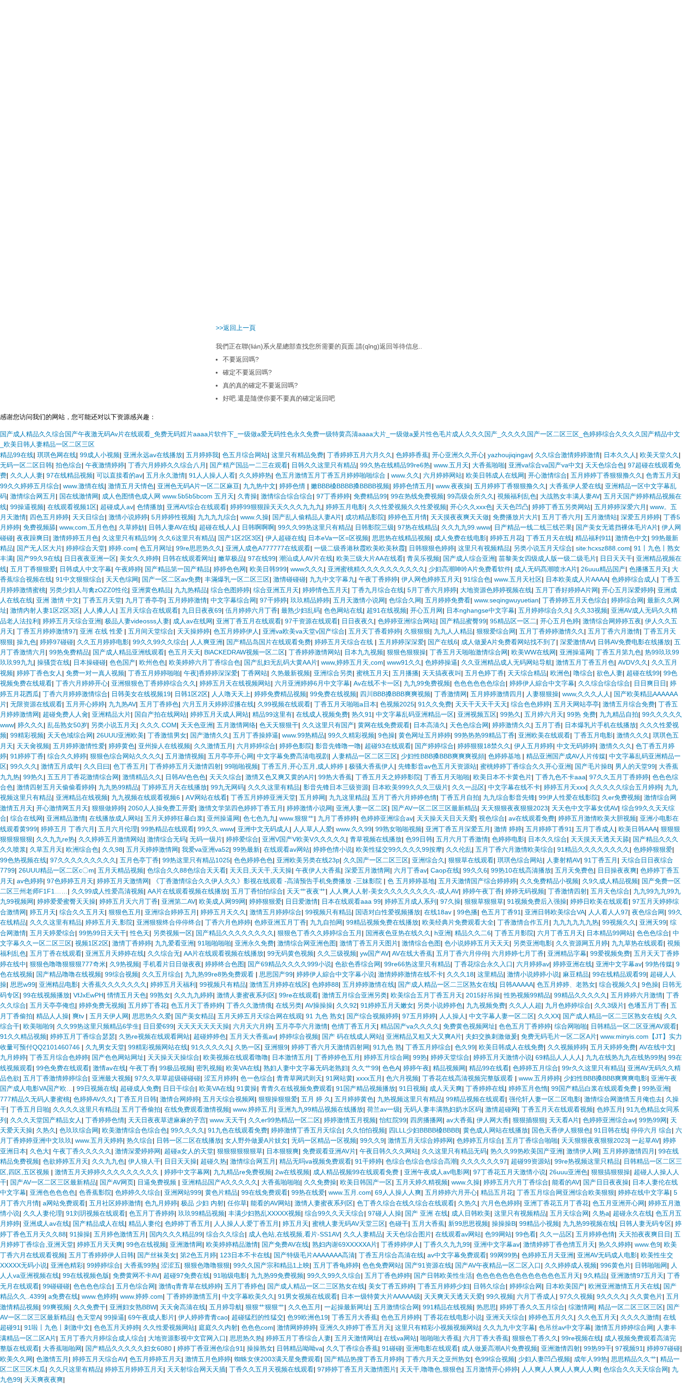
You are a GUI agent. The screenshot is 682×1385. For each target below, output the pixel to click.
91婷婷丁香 (27, 756)
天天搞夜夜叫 (441, 673)
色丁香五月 (129, 766)
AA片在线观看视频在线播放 (187, 891)
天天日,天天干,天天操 (261, 870)
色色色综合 (653, 933)
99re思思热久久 (199, 548)
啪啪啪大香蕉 (439, 1338)
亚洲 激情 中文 (57, 600)
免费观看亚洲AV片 (329, 1151)
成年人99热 (590, 1359)
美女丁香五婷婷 (391, 1286)
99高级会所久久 (470, 496)
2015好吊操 (483, 995)
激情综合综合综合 (287, 496)
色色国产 (122, 662)
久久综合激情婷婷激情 (567, 455)
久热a (600, 1213)
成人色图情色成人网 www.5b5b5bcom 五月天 (168, 496)
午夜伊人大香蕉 (318, 870)
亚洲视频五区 (476, 714)
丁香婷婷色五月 (337, 1057)
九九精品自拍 (618, 714)
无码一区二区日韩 (26, 465)
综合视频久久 (618, 984)
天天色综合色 (604, 465)
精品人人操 (52, 1016)
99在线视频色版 (86, 1275)
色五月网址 (156, 548)
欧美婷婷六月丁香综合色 (204, 662)
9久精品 (595, 1275)
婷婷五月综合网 (386, 1057)
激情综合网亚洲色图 (306, 943)
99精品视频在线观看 (475, 1099)
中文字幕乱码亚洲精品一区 (415, 714)
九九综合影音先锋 (509, 797)
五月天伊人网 (109, 1016)
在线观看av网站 (286, 849)
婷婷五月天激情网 (123, 881)
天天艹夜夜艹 (306, 891)
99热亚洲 (655, 1088)
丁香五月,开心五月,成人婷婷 (303, 766)
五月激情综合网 (396, 1307)
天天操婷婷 (193, 631)
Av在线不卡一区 (377, 683)
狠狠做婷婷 (108, 808)
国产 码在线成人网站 (352, 1036)
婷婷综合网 (627, 600)
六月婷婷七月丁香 (518, 953)
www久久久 (307, 569)
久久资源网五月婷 (582, 943)
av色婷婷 (30, 881)
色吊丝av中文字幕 (565, 1327)
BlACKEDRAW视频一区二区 (244, 652)
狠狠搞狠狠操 (610, 1172)
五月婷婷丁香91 (549, 829)
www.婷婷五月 (253, 1109)
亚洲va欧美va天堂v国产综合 (304, 631)
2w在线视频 (292, 1172)
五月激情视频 (184, 756)
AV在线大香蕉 (412, 953)
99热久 (510, 714)
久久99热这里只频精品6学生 (98, 1026)
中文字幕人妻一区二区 (501, 1016)
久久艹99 (365, 1068)
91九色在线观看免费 (237, 1130)
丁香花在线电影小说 (453, 1317)
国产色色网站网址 (118, 1057)
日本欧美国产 (565, 1286)
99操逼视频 (27, 507)
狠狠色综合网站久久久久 (125, 756)
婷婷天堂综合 (450, 1057)
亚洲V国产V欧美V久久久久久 (304, 839)
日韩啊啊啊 (258, 527)
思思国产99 (276, 974)
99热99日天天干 (102, 933)
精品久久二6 (473, 933)
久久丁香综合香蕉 (352, 1348)
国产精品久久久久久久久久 (235, 933)
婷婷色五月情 (407, 517)
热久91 (362, 714)
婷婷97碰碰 (56, 642)
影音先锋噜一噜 (338, 746)
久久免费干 (89, 1307)
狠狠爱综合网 (495, 631)
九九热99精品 (118, 787)
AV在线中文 (656, 1047)
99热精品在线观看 (167, 829)
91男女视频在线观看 (307, 1296)
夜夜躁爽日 (33, 538)
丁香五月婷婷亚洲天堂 (263, 797)
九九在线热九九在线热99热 (624, 1057)
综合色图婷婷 (230, 590)
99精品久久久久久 (580, 995)
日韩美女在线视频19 (141, 694)
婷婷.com (122, 548)
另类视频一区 (172, 933)
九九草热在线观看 (637, 943)
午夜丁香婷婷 (378, 579)
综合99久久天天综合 (334, 1213)
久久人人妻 (26, 475)
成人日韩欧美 (470, 1213)
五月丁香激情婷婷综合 (55, 1078)
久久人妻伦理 (42, 1213)
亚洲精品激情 (65, 818)
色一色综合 (256, 1078)
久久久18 (460, 974)
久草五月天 (46, 849)
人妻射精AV (563, 860)
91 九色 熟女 (324, 1016)
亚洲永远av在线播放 (152, 455)
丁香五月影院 (514, 933)
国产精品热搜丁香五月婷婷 (363, 1359)
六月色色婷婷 (500, 1203)
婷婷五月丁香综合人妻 (298, 1338)
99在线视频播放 (46, 995)
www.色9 (647, 1244)
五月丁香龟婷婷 (336, 1265)
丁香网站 (254, 673)
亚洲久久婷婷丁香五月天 (355, 1327)
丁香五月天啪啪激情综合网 (469, 652)
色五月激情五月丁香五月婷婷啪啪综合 (331, 475)
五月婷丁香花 (147, 1005)
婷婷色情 (293, 486)
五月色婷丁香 (484, 673)
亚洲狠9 (276, 1047)
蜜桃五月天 (372, 673)
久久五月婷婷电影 (103, 642)
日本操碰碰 (89, 662)
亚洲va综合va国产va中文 (544, 465)
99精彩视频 (27, 735)
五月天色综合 (610, 891)
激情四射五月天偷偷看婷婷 (56, 787)
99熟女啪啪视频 (398, 829)
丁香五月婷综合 (428, 1047)
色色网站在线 (343, 610)
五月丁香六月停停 (462, 953)
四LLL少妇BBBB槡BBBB (424, 1130)
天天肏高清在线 (183, 1307)
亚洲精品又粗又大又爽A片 (424, 1036)
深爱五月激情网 (367, 870)
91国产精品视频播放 (365, 1088)
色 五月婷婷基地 (411, 881)
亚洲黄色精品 (151, 590)
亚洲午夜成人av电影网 (437, 1172)
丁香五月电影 (593, 735)
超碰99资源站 (531, 1161)
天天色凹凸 (512, 507)
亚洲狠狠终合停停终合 (168, 922)
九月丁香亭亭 (144, 600)
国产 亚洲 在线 (426, 1213)
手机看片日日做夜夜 (172, 964)
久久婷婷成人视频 (571, 1265)
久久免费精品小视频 (549, 881)
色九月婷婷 (161, 1203)
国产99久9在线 (38, 558)
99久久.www (216, 829)
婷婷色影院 (295, 746)
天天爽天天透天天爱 (453, 1296)
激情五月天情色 (131, 486)
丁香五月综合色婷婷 (59, 1057)
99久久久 (23, 766)
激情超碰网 (501, 1109)
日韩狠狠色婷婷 (431, 548)
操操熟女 (260, 1348)
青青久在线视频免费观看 (296, 1088)
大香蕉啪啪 (488, 465)
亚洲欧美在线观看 (544, 735)
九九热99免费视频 (277, 1275)
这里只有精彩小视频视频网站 (437, 1327)
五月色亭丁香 (139, 860)
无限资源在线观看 (36, 704)
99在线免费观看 (264, 1192)
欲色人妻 (610, 673)
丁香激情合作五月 (523, 922)
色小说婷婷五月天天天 (476, 943)
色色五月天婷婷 (116, 1327)
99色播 (467, 912)
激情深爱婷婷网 (138, 1151)
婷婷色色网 (229, 569)
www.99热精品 (303, 735)
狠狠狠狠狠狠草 (240, 1151)
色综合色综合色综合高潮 (421, 1161)
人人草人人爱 (312, 829)
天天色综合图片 (408, 1234)
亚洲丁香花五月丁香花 (556, 1203)
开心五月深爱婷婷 (628, 590)
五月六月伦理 (117, 829)
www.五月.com (349, 1192)
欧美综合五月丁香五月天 (426, 995)
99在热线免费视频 (417, 496)
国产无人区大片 (39, 548)
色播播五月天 (648, 569)
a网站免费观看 (64, 1203)
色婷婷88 (325, 984)
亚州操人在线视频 (164, 746)
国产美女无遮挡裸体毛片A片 (617, 527)
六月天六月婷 (252, 1026)
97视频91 (629, 1348)
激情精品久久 (141, 777)
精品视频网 (449, 1068)
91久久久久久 (211, 1047)
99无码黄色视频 (290, 953)
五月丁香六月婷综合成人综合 (102, 1338)
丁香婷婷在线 (485, 1088)
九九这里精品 (348, 797)
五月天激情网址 (357, 1338)
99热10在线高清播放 (521, 870)
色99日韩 (418, 839)
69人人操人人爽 (398, 1192)
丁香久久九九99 (447, 1244)
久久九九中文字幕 (509, 1327)
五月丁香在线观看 (56, 953)
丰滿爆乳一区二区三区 (237, 579)
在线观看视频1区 (72, 507)
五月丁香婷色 (159, 704)
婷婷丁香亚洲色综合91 (210, 1348)
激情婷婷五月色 (75, 538)
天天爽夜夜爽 (43, 1379)
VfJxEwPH (88, 995)
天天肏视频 (33, 746)
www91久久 (404, 662)
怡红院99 (393, 1120)
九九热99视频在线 (589, 1223)
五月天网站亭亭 (576, 704)
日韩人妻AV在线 (171, 527)
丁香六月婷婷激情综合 (75, 694)
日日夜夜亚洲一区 (90, 558)
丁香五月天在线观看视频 (557, 1109)
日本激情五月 (291, 1057)
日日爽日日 (650, 683)
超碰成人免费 (139, 1088)
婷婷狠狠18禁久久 (483, 746)
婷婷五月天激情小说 (502, 1057)
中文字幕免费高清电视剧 (292, 756)
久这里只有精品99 (128, 538)
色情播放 (150, 507)
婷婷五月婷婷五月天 (134, 1369)
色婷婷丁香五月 (187, 1223)
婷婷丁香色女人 (39, 673)
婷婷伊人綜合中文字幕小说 (335, 974)
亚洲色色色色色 (52, 1192)
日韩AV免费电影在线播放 (634, 642)
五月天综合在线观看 (149, 610)
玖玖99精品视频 (201, 1213)
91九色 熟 (387, 1047)
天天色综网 (122, 579)
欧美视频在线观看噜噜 (235, 1057)
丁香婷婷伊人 (400, 1244)
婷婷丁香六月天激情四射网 (330, 1047)
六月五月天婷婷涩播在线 (218, 704)
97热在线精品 (418, 527)
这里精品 (490, 974)
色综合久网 (405, 600)
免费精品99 (370, 496)
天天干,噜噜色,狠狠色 (431, 1369)
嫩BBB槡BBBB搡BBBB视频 (350, 486)
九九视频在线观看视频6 (146, 797)
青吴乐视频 (423, 558)
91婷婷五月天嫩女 (386, 1005)
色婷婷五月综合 (535, 1068)
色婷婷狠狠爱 (652, 849)
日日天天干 (616, 558)
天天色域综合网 (70, 735)
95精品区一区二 (513, 621)
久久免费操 (320, 1182)
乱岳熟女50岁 (67, 725)
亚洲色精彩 (67, 1265)
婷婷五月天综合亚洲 (72, 621)
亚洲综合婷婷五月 (171, 912)
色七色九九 (259, 818)
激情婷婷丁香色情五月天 (559, 1244)
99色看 (525, 1234)
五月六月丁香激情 (462, 839)
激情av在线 (109, 1068)
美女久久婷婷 (139, 558)
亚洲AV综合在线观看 (196, 507)
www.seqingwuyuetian (506, 600)
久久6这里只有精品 (186, 538)
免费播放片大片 (515, 517)
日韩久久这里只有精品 (323, 465)
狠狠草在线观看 (471, 860)
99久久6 (475, 870)
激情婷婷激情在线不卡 (410, 974)
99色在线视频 (146, 1244)
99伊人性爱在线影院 (568, 797)
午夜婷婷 (128, 569)
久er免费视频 (621, 797)
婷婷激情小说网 (309, 808)
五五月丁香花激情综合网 (83, 777)
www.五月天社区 (518, 579)
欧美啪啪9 (38, 1026)
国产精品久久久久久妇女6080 (129, 1348)
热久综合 (140, 1140)
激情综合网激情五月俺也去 (623, 1099)
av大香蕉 (459, 1120)
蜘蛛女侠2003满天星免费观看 (277, 1359)
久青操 (247, 496)
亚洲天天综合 (505, 1317)
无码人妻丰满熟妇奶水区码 (443, 1109)
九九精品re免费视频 (242, 1172)
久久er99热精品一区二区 (284, 1120)
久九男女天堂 (104, 1047)
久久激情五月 (213, 746)
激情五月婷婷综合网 (624, 1327)
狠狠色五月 (125, 912)
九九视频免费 (485, 1005)
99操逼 (114, 1317)
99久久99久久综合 (160, 642)
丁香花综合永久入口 (483, 964)
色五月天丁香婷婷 (197, 1005)
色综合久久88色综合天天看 (186, 870)
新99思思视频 (468, 1223)
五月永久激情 (165, 475)
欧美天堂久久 (659, 455)
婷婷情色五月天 (325, 590)
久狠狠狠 (417, 631)
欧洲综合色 (82, 849)
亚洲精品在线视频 (82, 797)
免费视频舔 (39, 527)
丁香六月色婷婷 (228, 922)
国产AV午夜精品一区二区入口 (498, 1265)
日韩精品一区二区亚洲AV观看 (633, 1026)
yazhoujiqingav (509, 455)
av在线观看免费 (531, 818)
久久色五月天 (597, 1317)
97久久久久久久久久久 (83, 860)
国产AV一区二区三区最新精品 (434, 808)
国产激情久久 (209, 735)
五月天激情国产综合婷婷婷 (477, 881)
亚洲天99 (652, 922)
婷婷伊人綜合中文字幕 (541, 683)
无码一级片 (206, 839)
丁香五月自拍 (459, 797)
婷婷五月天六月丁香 (128, 901)
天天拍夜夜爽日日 (644, 1234)
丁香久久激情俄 (249, 1005)
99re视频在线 (581, 1338)
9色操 (386, 735)
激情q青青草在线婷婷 (190, 1286)
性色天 (139, 933)
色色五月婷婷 (400, 1317)
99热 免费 (581, 714)
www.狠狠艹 (296, 818)
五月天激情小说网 (359, 600)
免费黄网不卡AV (136, 1275)
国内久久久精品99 (175, 1234)
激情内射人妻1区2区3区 (45, 610)
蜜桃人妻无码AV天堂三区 (348, 1223)
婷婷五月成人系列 (411, 901)
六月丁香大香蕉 (485, 1338)
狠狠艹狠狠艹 (264, 1307)
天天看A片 (564, 1120)
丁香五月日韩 (136, 1099)
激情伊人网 (582, 1151)
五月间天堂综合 (151, 631)
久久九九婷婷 (193, 995)
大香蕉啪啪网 (62, 1348)
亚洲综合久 (428, 860)
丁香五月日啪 (29, 1109)
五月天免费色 (574, 870)
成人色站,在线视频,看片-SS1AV (294, 1234)
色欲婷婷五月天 (65, 1161)
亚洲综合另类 (333, 673)
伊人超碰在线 (284, 538)
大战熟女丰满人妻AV (570, 496)
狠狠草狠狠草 (483, 901)
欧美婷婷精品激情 (232, 1244)
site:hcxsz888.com (603, 548)
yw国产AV (374, 953)
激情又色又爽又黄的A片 (280, 777)
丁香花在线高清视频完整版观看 (468, 1078)
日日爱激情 (301, 901)
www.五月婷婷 (539, 1078)
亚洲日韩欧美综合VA (555, 912)
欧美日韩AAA (637, 829)
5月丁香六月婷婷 (432, 590)
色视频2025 (397, 704)
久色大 (39, 1151)
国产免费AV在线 (285, 1244)
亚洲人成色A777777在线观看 (267, 548)
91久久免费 (434, 704)
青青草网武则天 (299, 1078)
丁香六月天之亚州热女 (438, 1359)
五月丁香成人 (595, 829)
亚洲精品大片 (111, 714)
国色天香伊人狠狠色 (561, 1130)
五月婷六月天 (543, 714)
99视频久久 (619, 922)
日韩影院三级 (374, 527)
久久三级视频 (336, 953)
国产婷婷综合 (434, 746)
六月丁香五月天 (560, 933)
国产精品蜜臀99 (463, 621)
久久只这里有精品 (75, 1369)
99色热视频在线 (23, 860)
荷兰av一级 (383, 1109)
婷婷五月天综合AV (99, 1359)
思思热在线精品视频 (401, 538)
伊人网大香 (492, 1120)
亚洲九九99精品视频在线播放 (320, 1109)
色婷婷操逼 (441, 662)
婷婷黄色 (122, 746)
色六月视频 (402, 1078)
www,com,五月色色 (87, 527)
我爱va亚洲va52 (205, 849)
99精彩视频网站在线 (157, 1047)
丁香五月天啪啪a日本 (345, 704)
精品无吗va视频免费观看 (315, 1161)
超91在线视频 (386, 610)
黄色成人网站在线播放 (495, 1130)
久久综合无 (164, 953)
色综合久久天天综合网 (635, 1369)
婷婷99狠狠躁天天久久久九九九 (276, 507)
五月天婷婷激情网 (152, 849)
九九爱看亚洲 (174, 943)
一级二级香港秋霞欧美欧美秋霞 (359, 548)
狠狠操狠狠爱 (277, 1099)
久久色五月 (304, 1307)
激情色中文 (631, 538)
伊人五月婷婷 (533, 746)
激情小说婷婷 (128, 517)
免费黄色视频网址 (469, 1026)
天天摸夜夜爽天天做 (460, 517)
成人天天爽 (446, 1088)
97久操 (450, 901)
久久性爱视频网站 (169, 1327)
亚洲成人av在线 (46, 1223)
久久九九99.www (465, 527)
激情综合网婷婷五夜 (612, 621)
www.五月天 (451, 465)
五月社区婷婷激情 (115, 1203)
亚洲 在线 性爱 (102, 631)
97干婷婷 (273, 600)
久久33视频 (590, 610)
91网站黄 (339, 1078)
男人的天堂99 (635, 766)
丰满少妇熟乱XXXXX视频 (264, 1213)
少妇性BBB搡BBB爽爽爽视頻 (442, 756)
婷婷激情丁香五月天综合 (306, 1130)
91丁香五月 (601, 860)
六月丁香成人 (536, 1296)
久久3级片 (609, 1005)
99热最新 (246, 849)
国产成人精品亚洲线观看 (128, 652)
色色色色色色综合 (480, 683)
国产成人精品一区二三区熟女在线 (446, 984)
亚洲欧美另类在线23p (308, 860)
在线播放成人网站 (115, 818)
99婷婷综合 (103, 1265)
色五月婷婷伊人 (236, 631)
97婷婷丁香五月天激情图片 (356, 1369)
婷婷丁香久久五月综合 (532, 1307)
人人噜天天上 (231, 694)
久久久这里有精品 (274, 787)
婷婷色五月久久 (551, 1317)
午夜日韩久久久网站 (389, 1151)
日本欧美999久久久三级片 (410, 787)
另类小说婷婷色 (440, 1005)
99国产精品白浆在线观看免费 (594, 1088)
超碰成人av (116, 507)
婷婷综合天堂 (85, 548)
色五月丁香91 (501, 912)
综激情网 (581, 1307)
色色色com (257, 1327)
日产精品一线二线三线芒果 (533, 527)
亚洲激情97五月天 (637, 1275)
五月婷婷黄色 (354, 1099)
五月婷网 (312, 797)
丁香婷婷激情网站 (315, 652)
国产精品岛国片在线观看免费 (268, 642)
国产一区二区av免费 (171, 579)
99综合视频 (121, 974)
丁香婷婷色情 (104, 1120)
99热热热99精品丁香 (484, 735)
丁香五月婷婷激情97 (46, 631)
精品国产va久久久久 (409, 1026)
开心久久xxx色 (471, 507)
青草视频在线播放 (376, 839)
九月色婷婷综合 (568, 1005)
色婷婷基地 (505, 756)
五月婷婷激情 (187, 600)
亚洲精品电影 (58, 984)
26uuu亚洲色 (568, 1172)
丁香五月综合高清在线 (391, 1255)
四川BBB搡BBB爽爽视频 (395, 694)
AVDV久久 (633, 662)
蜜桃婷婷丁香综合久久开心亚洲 (525, 766)
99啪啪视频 (241, 766)
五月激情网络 (236, 725)
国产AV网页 (117, 1182)
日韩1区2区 (191, 694)
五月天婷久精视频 (422, 1182)
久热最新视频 (290, 673)
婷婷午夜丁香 (482, 891)
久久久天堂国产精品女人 (46, 1120)
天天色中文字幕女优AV (585, 808)
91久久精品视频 (23, 1036)
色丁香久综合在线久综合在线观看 (405, 1203)
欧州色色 (152, 662)
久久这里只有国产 (328, 725)
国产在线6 (442, 642)
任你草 (237, 1203)
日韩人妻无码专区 (645, 1223)
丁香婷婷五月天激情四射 (185, 766)
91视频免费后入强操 (536, 901)
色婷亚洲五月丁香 (280, 922)
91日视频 (412, 1088)
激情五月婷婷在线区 (279, 984)
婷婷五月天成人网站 (219, 714)
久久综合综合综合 (604, 683)
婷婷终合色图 (224, 964)
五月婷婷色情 (595, 1234)
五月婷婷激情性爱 (79, 746)
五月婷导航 (225, 1307)
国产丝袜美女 (156, 1255)
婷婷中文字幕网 (187, 1172)
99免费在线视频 (333, 694)
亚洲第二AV (178, 901)
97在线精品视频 (69, 475)
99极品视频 (176, 1068)
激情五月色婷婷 (208, 1359)
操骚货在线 (53, 662)
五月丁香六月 (561, 517)
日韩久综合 (489, 1286)
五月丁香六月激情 (614, 631)
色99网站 (498, 1234)
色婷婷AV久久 (93, 1099)
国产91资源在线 (428, 1265)
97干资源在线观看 (311, 621)
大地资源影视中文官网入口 (187, 1338)
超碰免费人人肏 (65, 714)
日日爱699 (158, 1026)
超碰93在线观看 (388, 746)
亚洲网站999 (182, 1192)
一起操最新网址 (347, 1307)
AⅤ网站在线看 (206, 797)
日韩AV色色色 (185, 777)
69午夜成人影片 (151, 1317)
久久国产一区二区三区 (375, 860)
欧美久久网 (16, 1359)
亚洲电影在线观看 (432, 1348)
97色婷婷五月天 (70, 881)
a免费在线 (63, 1296)
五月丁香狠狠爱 (33, 569)
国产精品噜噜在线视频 (68, 974)
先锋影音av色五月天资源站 (437, 766)
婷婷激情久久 (511, 725)
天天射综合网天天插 (196, 1369)
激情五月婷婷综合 (276, 912)
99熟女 (160, 995)
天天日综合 (88, 517)
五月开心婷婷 (85, 704)
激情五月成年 (60, 766)
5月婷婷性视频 (172, 517)
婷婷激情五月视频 (350, 1120)
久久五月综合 (161, 974)
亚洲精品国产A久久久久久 (219, 1182)
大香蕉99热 (140, 1265)
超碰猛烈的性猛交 (257, 1317)
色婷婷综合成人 (634, 579)
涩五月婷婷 (220, 1078)
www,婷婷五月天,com (352, 662)
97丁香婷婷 (333, 496)
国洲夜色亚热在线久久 (398, 933)
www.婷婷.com (141, 1296)
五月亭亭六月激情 (302, 1026)
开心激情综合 (547, 475)
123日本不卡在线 (245, 1255)
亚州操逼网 (223, 818)
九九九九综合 (217, 517)
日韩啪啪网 (651, 1265)
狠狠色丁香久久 (535, 1338)
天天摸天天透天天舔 (600, 839)
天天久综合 (225, 777)
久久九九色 (108, 1161)
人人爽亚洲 (206, 642)
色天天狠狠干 (278, 725)
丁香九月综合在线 (378, 590)
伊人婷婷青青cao (203, 1317)
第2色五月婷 (198, 1255)
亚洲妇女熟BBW (132, 1307)
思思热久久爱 (151, 1016)
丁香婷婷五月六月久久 (359, 455)
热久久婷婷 (614, 1244)
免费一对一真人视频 (95, 673)
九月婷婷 (13, 1057)
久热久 (46, 1130)
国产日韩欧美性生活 (443, 1275)
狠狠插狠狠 (529, 1120)
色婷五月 (610, 1109)
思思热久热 (246, 1338)
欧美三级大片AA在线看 (369, 558)
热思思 (486, 1307)
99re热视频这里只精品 (587, 1161)
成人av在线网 (192, 621)
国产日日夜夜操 (606, 1182)
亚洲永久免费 (254, 943)
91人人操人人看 (212, 475)
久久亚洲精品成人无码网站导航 (506, 662)
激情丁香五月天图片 (369, 943)
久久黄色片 (646, 1296)
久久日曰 (96, 766)
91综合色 (476, 579)
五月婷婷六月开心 (451, 1192)
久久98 (112, 849)
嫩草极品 (231, 558)
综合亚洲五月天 (276, 590)
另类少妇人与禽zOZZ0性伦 (88, 590)
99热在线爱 (308, 1192)
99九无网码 (227, 787)
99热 (420, 1057)
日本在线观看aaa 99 (351, 901)
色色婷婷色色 (253, 860)
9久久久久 (611, 1296)
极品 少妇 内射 (202, 1203)
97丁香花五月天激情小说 (509, 1172)
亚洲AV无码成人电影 (607, 1255)
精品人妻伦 (145, 1223)
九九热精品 (190, 590)
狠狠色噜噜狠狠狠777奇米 (68, 964)
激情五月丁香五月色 (585, 662)
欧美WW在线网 (533, 652)
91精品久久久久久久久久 (593, 849)
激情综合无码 (166, 839)
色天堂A (88, 1317)
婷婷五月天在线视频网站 (235, 683)
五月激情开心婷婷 (492, 1369)
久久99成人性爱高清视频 (107, 891)
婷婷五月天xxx (565, 787)
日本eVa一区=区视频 (338, 538)
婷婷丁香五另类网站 (561, 507)
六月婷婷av (532, 964)
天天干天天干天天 (481, 704)
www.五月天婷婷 (99, 1140)
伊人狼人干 (144, 1161)
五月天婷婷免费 (613, 1047)
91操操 (80, 1234)
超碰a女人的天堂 (188, 1151)
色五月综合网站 (245, 455)
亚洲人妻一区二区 (362, 808)
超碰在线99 (643, 673)
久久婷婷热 (255, 475)
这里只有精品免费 (297, 455)
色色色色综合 (92, 1286)
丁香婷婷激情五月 (193, 1296)
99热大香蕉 (335, 777)
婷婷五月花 (506, 538)
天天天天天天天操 (203, 1026)
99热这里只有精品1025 (196, 860)
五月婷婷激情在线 (368, 984)
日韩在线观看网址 (188, 558)
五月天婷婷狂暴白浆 (174, 818)
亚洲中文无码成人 (264, 829)
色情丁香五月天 (354, 1026)
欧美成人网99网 (222, 901)
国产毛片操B (593, 766)
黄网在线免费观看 (384, 725)
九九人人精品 (453, 631)
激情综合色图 (421, 943)
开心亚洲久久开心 (458, 455)
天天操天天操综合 (173, 1057)
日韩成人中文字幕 (85, 569)
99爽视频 (56, 1307)
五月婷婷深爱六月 (620, 507)
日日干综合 (179, 1088)
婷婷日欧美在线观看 (599, 901)
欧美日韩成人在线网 (495, 475)
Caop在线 (445, 870)
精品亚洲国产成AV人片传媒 (565, 756)
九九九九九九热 (575, 922)
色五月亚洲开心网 (618, 1203)
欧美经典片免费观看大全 (458, 922)
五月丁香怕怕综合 (257, 891)
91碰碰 (392, 1348)
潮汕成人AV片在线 (306, 558)
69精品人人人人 (558, 1057)
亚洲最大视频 (111, 1078)
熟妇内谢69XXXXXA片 (344, 1244)
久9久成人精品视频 (610, 881)
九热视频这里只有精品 (409, 1099)
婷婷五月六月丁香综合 (515, 1182)
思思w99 (22, 984)
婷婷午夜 (416, 1068)
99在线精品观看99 (619, 974)
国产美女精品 (194, 1016)
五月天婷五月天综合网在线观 (260, 1016)
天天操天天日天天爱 (446, 818)
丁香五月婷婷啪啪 (154, 673)
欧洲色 (560, 673)
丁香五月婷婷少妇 (444, 1286)
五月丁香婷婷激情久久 (551, 631)
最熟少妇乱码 (300, 610)
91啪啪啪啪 (214, 943)
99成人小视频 (100, 455)
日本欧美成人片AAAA (577, 579)
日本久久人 (620, 455)
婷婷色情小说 (332, 849)
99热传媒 (658, 964)
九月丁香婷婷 (337, 818)
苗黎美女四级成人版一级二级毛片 (547, 558)
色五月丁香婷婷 (151, 1213)
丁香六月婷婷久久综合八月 (167, 465)
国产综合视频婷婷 (373, 1016)
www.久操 (254, 517)
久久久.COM (158, 725)
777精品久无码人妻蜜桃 (35, 1099)
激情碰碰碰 (289, 579)
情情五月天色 (126, 995)
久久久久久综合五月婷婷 (625, 787)
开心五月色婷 (559, 621)
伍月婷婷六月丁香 (251, 610)
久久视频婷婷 (566, 1047)
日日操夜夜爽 (617, 870)
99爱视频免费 (610, 953)
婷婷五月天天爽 (99, 1244)
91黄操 (247, 1088)
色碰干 (398, 1223)
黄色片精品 (221, 1192)
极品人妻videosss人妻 (137, 621)
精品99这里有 (272, 714)
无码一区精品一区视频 (323, 1140)
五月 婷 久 (316, 1099)
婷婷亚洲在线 (572, 964)
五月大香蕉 (428, 1223)
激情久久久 (633, 735)
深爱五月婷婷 (640, 517)
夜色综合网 (648, 912)
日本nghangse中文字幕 (480, 610)
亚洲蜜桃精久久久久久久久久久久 (376, 569)
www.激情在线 (83, 486)
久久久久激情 (639, 1317)
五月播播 (405, 673)
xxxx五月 (369, 1078)
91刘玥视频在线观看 (95, 1213)
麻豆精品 (576, 974)
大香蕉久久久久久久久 (114, 984)
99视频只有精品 (328, 912)
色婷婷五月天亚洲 (547, 1255)
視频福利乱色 (516, 496)
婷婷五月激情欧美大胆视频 (597, 818)
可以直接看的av (119, 475)
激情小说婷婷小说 (533, 974)
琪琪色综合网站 (520, 860)
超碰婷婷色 (209, 1036)
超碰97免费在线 (186, 1275)
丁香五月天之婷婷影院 (387, 777)
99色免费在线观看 (62, 1068)
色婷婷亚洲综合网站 (407, 621)
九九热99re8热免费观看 (220, 974)
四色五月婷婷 (49, 517)
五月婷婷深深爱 (401, 642)
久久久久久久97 (484, 1161)
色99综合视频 (495, 1359)
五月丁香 (548, 725)
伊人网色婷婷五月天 (430, 579)
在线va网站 (400, 1338)
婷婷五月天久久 (223, 912)
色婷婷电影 (508, 839)
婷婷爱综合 (242, 839)
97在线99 (262, 558)
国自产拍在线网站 (161, 714)
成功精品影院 (364, 517)
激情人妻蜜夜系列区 (246, 995)
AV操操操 (319, 1005)
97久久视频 (576, 1296)
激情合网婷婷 (179, 1099)
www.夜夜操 (453, 486)
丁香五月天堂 (102, 600)
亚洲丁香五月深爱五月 (457, 829)
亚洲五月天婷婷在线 (114, 953)
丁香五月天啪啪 (447, 777)
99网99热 (504, 1255)
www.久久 (405, 475)
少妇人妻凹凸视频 (544, 1359)
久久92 (346, 1005)
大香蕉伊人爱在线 (575, 486)
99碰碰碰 (56, 1286)
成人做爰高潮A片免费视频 (499, 1348)
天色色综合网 (469, 725)
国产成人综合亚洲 (469, 558)
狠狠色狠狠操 (406, 652)
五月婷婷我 (202, 455)
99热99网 (653, 1120)
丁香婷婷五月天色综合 (574, 600)
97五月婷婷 (419, 1016)
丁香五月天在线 (549, 538)
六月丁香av (410, 870)
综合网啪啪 (570, 1026)
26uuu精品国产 (603, 569)
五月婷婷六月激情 (637, 995)
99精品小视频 (539, 1223)
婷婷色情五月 (412, 486)
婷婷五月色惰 (527, 1088)
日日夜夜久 (357, 621)
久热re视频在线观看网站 (154, 1036)
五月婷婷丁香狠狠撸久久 (606, 475)
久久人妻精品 (362, 1234)
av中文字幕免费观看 (456, 1255)
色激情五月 (52, 1359)
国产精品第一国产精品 (177, 569)
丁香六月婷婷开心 (82, 683)
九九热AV (122, 704)
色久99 (465, 1047)
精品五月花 (497, 1192)
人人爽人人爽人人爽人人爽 (560, 1369)
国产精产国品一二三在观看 (249, 465)
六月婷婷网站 (442, 475)
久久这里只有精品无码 (454, 1151)
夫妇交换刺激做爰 (491, 1036)
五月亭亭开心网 (230, 756)
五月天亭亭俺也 (52, 1005)
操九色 (26, 642)
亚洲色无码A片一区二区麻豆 (198, 486)
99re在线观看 (298, 995)
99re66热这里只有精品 (417, 964)
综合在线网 (26, 818)
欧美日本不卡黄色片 (502, 777)
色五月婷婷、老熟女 (566, 984)
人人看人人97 (608, 912)
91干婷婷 (368, 1161)
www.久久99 (354, 829)
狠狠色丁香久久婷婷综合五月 (319, 933)
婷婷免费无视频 (101, 1005)
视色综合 (492, 818)
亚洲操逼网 (576, 652)
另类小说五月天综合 (543, 548)
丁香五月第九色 (618, 652)
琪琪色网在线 (56, 455)
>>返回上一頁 (236, 327)
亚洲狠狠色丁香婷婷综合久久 (153, 683)
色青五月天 (662, 475)
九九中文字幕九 (332, 579)
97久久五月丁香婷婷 (619, 777)
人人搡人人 (100, 610)
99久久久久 (187, 1130)
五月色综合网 (135, 1286)
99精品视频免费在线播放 (382, 922)
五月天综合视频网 (229, 1099)
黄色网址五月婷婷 (424, 735)
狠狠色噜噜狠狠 (207, 1265)
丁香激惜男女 (167, 735)
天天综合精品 (527, 673)
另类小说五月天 (113, 725)
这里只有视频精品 (484, 548)
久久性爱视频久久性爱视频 (407, 507)
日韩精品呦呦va (299, 1348)
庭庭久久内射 (218, 1327)
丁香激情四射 (567, 891)
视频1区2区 (92, 943)
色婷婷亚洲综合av (386, 818)
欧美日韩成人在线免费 (511, 1047)
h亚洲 (442, 933)
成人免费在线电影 (460, 538)
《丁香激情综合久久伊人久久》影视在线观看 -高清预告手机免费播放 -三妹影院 (268, 881)
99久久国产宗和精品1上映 (271, 1265)
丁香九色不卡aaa (560, 777)
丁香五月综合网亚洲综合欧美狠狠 (565, 1192)
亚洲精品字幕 (566, 953)
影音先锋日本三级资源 (335, 787)
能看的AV (565, 1182)
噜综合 (583, 673)
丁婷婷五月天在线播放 (174, 787)
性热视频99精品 (527, 995)
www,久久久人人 (586, 694)
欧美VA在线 (243, 1068)
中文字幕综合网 (233, 600)
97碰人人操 (384, 1213)
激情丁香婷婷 (131, 943)
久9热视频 (124, 964)
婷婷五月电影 (345, 507)
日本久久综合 (547, 839)
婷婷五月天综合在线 (345, 642)
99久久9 (372, 1140)
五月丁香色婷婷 (387, 1275)
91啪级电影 (230, 1275)
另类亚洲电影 (532, 943)
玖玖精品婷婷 (309, 600)
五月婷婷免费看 (447, 600)
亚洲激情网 (186, 1244)
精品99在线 (16, 455)
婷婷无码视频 (524, 891)
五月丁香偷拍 (141, 1109)
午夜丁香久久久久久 (82, 1151)
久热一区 (248, 1047)
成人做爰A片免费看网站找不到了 (508, 642)
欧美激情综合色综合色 (134, 1130)
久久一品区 (468, 787)
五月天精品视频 (120, 870)
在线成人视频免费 (322, 714)
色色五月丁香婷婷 (525, 1026)
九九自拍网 (326, 922)
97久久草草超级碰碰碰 (167, 1078)
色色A (390, 1068)
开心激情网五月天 (62, 808)
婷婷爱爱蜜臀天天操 (66, 901)
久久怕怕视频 (365, 1130)
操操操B (503, 1223)
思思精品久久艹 (633, 1359)
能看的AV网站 (271, 1203)
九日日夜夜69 (202, 610)
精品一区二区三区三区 (630, 1307)
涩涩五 (170, 1265)
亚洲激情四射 (560, 1348)
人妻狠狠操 (542, 694)
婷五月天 (43, 912)
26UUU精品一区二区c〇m (56, 870)
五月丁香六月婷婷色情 (404, 797)
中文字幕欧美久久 (248, 1296)
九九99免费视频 (427, 683)
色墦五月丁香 (647, 1005)
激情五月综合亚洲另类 (354, 995)
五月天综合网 (569, 1213)
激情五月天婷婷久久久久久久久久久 (108, 1172)
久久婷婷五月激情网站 (110, 839)
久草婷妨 (132, 527)
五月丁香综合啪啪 (532, 1140)
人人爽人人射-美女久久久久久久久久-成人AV (394, 891)
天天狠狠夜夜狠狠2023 (514, 808)
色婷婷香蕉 (412, 455)
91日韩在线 (610, 1130)
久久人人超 (525, 1005)
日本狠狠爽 (282, 1151)
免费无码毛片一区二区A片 (559, 1036)
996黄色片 (615, 1265)
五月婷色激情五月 (120, 1234)
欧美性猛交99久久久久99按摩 (399, 849)
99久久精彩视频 (351, 735)
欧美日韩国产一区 (366, 1182)
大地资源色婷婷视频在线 (496, 590)
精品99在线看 (489, 1068)
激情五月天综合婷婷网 (420, 1140)
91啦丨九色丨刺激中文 (57, 1327)
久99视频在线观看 (283, 704)
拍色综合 (69, 465)
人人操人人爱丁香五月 (246, 1223)
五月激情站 (601, 517)
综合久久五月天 (82, 912)
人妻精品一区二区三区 (364, 756)
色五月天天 (184, 652)
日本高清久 (429, 725)
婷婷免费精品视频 (280, 694)
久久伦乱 (459, 849)
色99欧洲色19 (307, 1317)
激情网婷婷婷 (296, 1327)
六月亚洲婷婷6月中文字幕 (312, 683)
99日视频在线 (96, 1088)
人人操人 (452, 1016)
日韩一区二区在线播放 (188, 1140)
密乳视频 (209, 1068)
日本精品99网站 (609, 933)
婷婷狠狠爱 (265, 901)
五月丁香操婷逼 (255, 735)
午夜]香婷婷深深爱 (211, 673)
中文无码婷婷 (576, 746)
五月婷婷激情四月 (496, 694)
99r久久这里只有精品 (593, 1068)
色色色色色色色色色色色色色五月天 (528, 1275)
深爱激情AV (577, 642)
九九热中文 (259, 486)
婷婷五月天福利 (173, 984)
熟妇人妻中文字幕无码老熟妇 (306, 1068)
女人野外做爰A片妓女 (256, 1140)
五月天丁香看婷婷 (374, 631)
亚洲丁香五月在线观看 (248, 621)
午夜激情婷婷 (104, 465)
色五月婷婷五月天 (155, 1359)
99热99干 (597, 1348)
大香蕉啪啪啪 (280, 1182)
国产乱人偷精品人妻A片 (306, 517)
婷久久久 (31, 725)
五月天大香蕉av (253, 1036)
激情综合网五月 (33, 496)
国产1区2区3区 (240, 538)
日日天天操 (180, 1161)
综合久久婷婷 (66, 756)
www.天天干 (227, 1120)
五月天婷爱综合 (52, 933)
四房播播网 (426, 1120)
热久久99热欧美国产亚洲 (526, 1151)
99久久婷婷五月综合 (29, 486)
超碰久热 (213, 1161)
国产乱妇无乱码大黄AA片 (280, 662)
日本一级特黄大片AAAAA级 (380, 1296)
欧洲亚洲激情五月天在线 (624, 1286)
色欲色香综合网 (357, 964)
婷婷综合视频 (298, 1036)
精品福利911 (593, 538)
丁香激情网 (450, 694)
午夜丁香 (142, 1068)
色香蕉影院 (95, 1192)
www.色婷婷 (99, 1296)
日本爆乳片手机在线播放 (600, 725)
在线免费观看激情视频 (196, 1109)
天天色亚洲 (196, 725)
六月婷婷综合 (256, 746)
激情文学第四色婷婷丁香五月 (241, 808)
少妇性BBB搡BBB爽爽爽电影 (605, 1078)
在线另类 (289, 1005)
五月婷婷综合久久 (544, 610)
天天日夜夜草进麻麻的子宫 (167, 1120)
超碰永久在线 (632, 1213)
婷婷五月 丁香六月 (68, 829)
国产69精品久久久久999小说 (289, 964)
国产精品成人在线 (99, 1223)
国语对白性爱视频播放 (387, 912)
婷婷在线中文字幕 (644, 1192)
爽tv (79, 1016)
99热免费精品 (69, 652)
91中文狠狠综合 (79, 579)
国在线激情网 (78, 496)
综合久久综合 (225, 1234)
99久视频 (499, 1296)
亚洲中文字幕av (619, 964)
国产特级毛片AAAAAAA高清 (314, 1255)
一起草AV (645, 1140)
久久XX (548, 1016)
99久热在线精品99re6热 (395, 465)
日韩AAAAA (516, 984)
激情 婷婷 (508, 829)
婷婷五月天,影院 (109, 922)
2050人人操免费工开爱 (161, 808)
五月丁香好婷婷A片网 (566, 590)
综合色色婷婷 (530, 704)
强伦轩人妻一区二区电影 (544, 1099)
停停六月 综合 (651, 1130)
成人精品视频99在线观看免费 (356, 1172)
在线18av (438, 912)
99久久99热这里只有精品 (314, 527)
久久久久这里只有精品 (85, 1109)
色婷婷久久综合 (138, 1192)
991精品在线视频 (448, 1307)
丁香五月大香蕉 (354, 1317)
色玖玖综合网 (78, 1130)
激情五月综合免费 (629, 704)
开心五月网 (426, 610)
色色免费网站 (381, 1265)
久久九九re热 (55, 839)
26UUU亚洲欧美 (120, 735)
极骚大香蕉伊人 (371, 766)
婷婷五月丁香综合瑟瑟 (82, 1036)
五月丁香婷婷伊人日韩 (101, 1255)
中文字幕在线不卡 (514, 787)
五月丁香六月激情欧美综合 (514, 849)
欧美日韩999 (268, 569)
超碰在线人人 (218, 527)
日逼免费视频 (157, 1182)
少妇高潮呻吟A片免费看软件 (470, 569)
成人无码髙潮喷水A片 (546, 569)
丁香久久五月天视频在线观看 (271, 1369)
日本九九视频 (363, 652)
